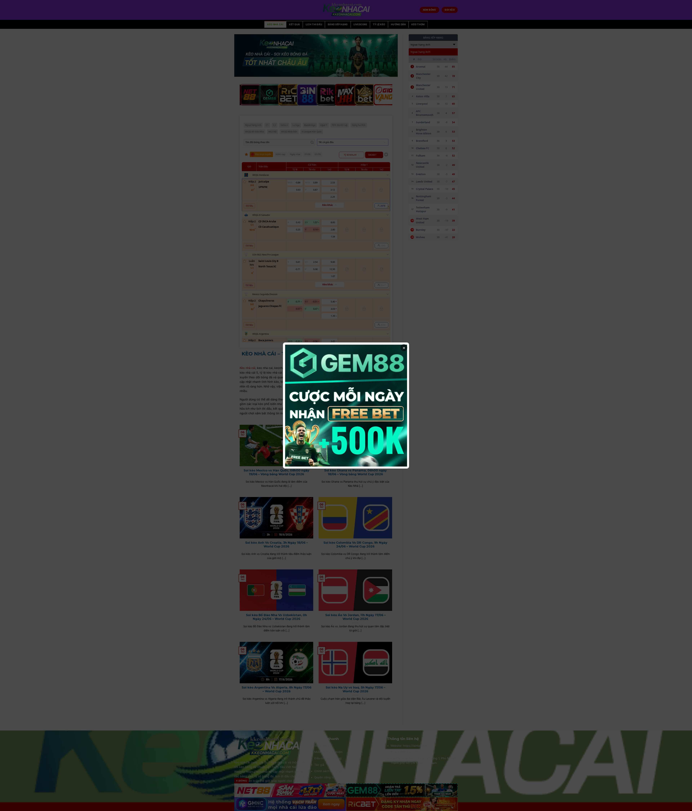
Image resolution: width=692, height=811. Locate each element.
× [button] (403, 347)
